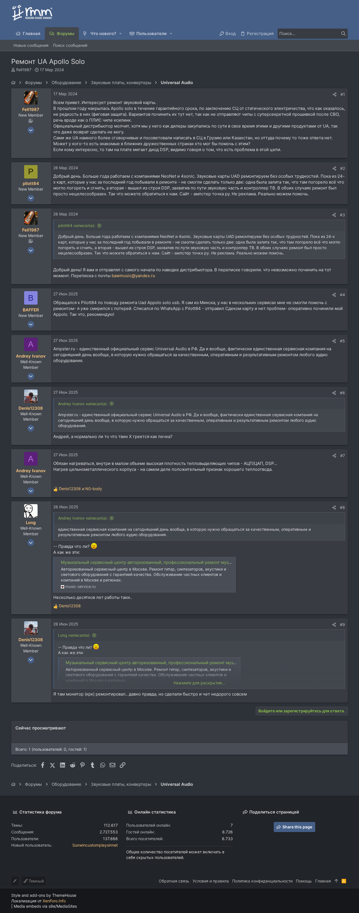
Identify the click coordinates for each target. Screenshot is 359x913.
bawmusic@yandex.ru (133, 275)
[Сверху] (336, 881)
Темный (35, 881)
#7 (342, 455)
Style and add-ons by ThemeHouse (43, 895)
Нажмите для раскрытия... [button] (199, 682)
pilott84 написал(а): (76, 225)
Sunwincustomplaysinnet (95, 845)
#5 (342, 341)
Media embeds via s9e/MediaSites (45, 906)
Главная (323, 881)
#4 (342, 294)
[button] (121, 33)
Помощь (304, 881)
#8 (342, 507)
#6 (342, 392)
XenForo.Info (54, 900)
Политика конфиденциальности (262, 881)
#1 (342, 94)
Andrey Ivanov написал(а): (83, 403)
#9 (342, 624)
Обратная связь (174, 881)
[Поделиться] (335, 94)
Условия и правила (211, 881)
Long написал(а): (74, 635)
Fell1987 (23, 69)
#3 (342, 214)
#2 (342, 168)
